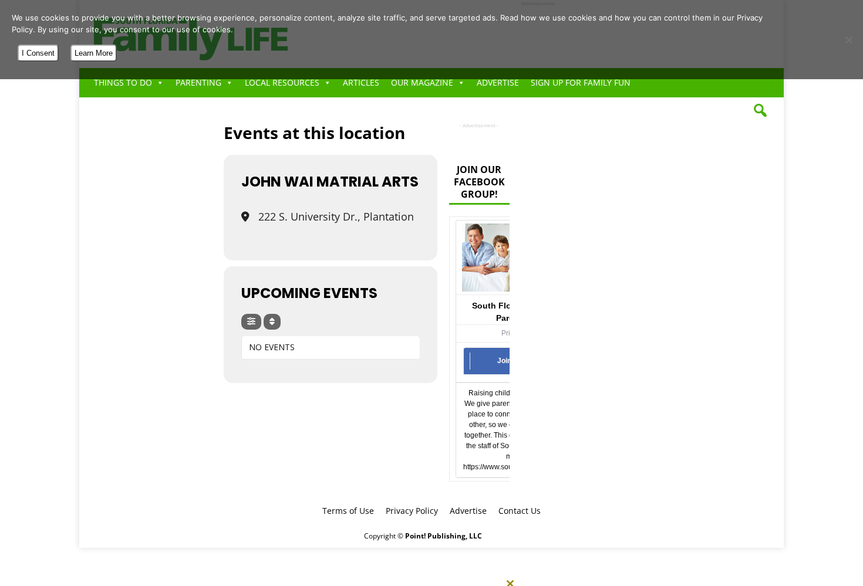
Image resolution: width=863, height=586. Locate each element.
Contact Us (519, 510)
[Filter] (251, 322)
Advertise (468, 510)
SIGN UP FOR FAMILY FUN (581, 82)
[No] (848, 40)
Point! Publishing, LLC (443, 536)
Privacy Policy (412, 510)
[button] (760, 110)
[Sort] (272, 322)
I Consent (38, 53)
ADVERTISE (498, 82)
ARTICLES (361, 82)
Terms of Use (348, 510)
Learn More (94, 53)
